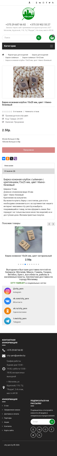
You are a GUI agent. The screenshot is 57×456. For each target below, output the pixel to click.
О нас (6, 406)
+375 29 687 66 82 (16, 24)
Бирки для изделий (40, 55)
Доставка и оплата (11, 414)
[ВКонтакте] (3, 158)
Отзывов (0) (9, 171)
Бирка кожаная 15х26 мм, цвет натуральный (28, 256)
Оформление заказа (12, 410)
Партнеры (8, 418)
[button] (49, 224)
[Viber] (15, 158)
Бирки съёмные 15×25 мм (33, 57)
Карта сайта (9, 430)
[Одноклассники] (7, 158)
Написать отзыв (32, 111)
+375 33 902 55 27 (40, 24)
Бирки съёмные (12, 57)
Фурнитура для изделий (18, 55)
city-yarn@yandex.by (16, 355)
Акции (6, 422)
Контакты (8, 426)
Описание (8, 166)
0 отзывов (17, 111)
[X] (11, 158)
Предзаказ (28, 150)
